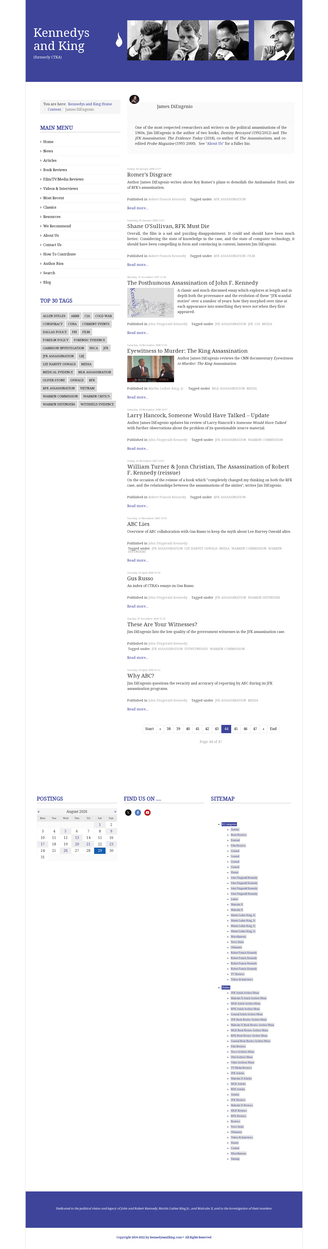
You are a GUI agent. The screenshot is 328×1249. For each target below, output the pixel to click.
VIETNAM (87, 388)
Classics (49, 207)
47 (255, 729)
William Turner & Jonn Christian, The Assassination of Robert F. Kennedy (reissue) (208, 470)
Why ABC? (140, 676)
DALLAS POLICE (55, 332)
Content (54, 109)
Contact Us (52, 245)
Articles (49, 160)
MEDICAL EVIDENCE (58, 372)
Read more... (137, 208)
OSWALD (77, 380)
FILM (86, 332)
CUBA (72, 324)
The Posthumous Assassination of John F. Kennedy (192, 283)
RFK (92, 380)
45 (236, 729)
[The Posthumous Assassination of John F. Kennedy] (150, 303)
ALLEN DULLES (54, 316)
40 (188, 729)
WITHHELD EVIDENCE (97, 404)
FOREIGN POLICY (56, 340)
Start (149, 729)
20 (77, 844)
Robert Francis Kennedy (167, 199)
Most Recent (53, 198)
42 (207, 729)
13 (77, 838)
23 (111, 844)
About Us (51, 235)
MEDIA (86, 364)
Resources (51, 217)
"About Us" (215, 143)
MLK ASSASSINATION (94, 372)
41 (197, 729)
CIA (87, 316)
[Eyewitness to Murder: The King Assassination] (150, 369)
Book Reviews (55, 170)
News (48, 151)
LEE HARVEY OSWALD (59, 364)
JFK (105, 348)
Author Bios (53, 263)
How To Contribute (59, 254)
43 (217, 729)
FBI (74, 332)
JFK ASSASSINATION (58, 356)
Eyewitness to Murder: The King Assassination (187, 351)
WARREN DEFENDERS (59, 404)
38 (169, 729)
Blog (47, 282)
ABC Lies (138, 524)
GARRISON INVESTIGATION (63, 348)
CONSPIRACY (53, 324)
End (273, 729)
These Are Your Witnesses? (162, 624)
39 (178, 729)
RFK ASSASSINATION (59, 388)
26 (66, 851)
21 (88, 844)
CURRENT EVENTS (96, 324)
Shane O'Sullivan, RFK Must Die (168, 226)
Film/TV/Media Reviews (63, 179)
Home (48, 142)
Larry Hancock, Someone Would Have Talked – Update (198, 415)
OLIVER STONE (54, 380)
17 (43, 844)
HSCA (93, 348)
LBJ (81, 356)
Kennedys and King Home (90, 104)
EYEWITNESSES (196, 649)
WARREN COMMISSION (60, 396)
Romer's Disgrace (149, 175)
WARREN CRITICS (96, 396)
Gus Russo (140, 578)
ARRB (75, 316)
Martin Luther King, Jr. (166, 388)
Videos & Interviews (60, 189)
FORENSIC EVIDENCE (89, 340)
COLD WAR (103, 316)
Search (49, 273)
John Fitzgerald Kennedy (167, 324)
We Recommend (57, 226)
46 (245, 729)
